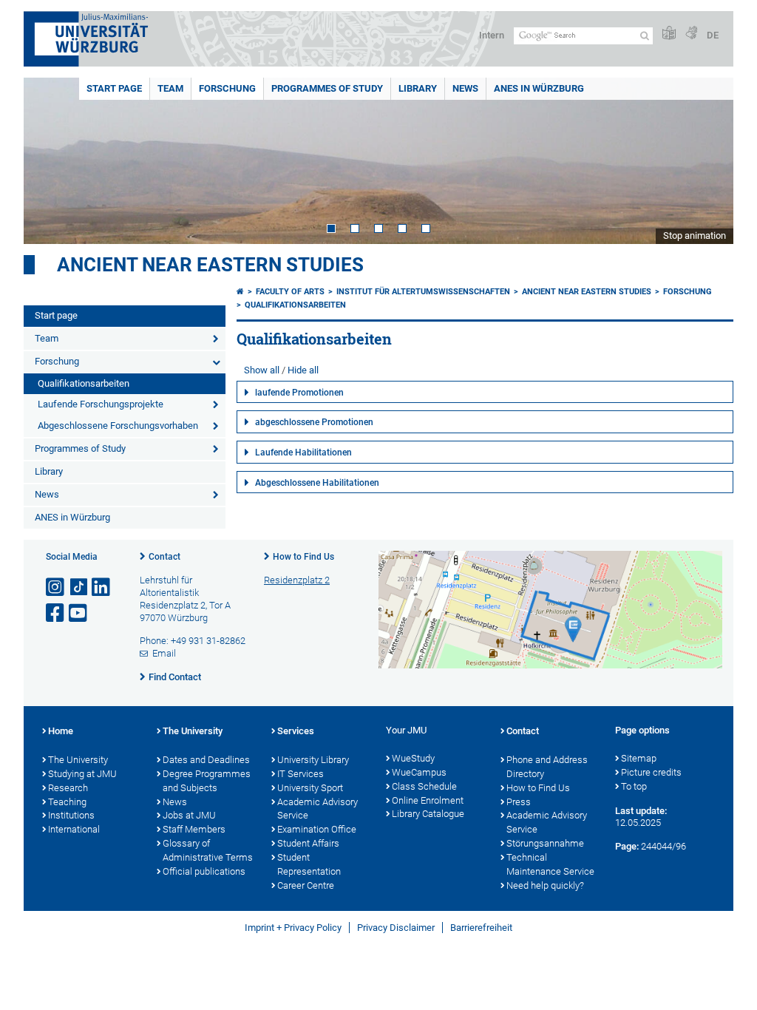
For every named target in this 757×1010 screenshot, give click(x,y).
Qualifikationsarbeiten (83, 383)
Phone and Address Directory (547, 766)
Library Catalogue (428, 813)
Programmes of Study (327, 88)
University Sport (310, 787)
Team (170, 88)
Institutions (71, 815)
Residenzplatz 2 (297, 580)
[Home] (240, 291)
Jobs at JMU (189, 815)
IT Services (300, 773)
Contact (164, 557)
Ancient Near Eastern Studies (210, 265)
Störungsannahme (545, 843)
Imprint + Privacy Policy (293, 927)
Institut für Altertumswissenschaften (423, 291)
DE (713, 35)
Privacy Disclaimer (396, 927)
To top (634, 786)
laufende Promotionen (299, 392)
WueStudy (413, 758)
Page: (627, 846)
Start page (114, 88)
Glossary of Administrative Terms (208, 850)
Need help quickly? (545, 885)
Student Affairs (308, 843)
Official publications (204, 871)
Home (60, 730)
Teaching (67, 801)
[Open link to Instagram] (56, 587)
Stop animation (694, 235)
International (74, 829)
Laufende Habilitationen (303, 452)
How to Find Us (303, 557)
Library (417, 88)
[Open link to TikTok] (79, 587)
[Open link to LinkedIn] (102, 587)
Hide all (303, 370)
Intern (491, 35)
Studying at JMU (82, 773)
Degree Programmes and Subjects (207, 780)
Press (518, 801)
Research (68, 787)
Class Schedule (424, 786)
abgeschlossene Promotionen (314, 422)
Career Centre (305, 885)
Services (295, 730)
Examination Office (316, 829)
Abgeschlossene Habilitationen (317, 483)
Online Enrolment (428, 800)
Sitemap (638, 758)
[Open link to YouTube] (79, 613)
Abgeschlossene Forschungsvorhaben (118, 425)
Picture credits (651, 772)
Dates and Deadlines (206, 759)
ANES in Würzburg (539, 88)
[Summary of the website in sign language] (691, 33)
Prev (49, 161)
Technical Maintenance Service (550, 864)
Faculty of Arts (290, 291)
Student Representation (309, 864)
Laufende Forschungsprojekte (100, 404)
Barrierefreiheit (481, 927)
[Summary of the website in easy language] (669, 33)
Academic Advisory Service (317, 808)
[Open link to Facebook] (56, 613)
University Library (313, 759)
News (465, 88)
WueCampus (419, 772)
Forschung (227, 88)
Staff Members (194, 829)
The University (78, 759)
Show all (261, 370)
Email (164, 653)
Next (707, 161)
